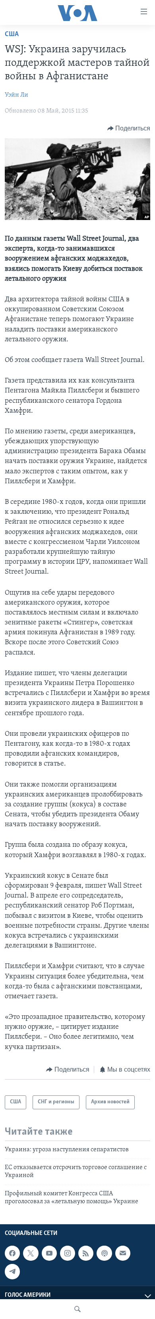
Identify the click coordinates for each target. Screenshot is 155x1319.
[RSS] (85, 1253)
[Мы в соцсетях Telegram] (12, 1271)
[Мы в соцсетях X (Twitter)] (30, 1253)
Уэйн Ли (16, 95)
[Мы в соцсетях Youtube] (49, 1253)
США (12, 34)
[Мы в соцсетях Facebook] (12, 1253)
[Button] (129, 128)
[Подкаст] (104, 1253)
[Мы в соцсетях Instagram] (67, 1253)
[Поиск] (77, 1309)
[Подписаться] (122, 1253)
